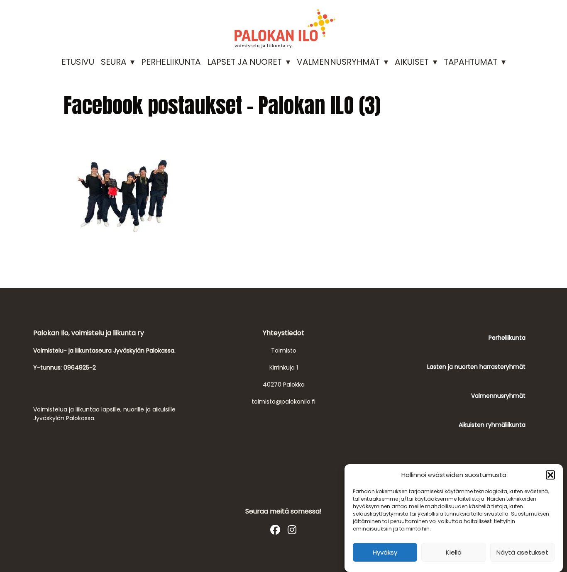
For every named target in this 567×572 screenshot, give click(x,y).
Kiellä (454, 552)
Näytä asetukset (522, 552)
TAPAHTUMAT (470, 62)
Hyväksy (385, 552)
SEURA (113, 62)
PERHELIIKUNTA (170, 62)
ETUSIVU (77, 62)
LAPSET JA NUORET (244, 62)
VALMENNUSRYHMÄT (338, 62)
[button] (550, 475)
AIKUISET (412, 62)
